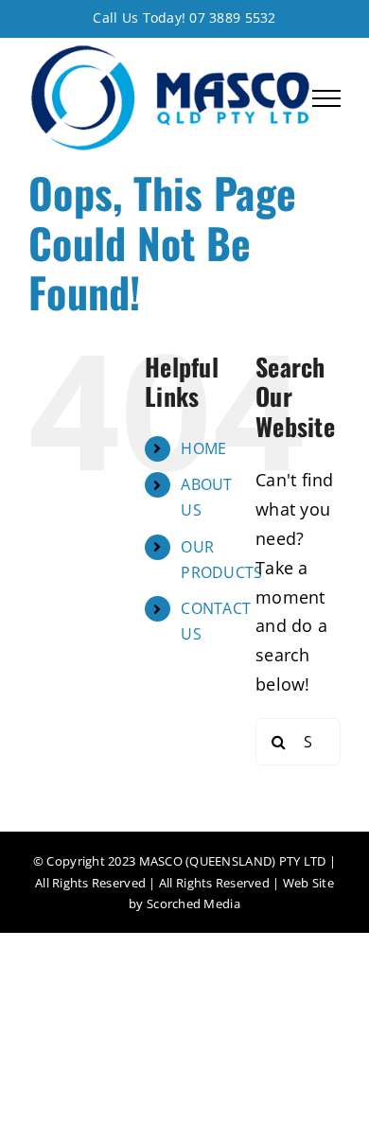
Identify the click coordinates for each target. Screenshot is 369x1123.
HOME (203, 448)
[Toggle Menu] (326, 98)
